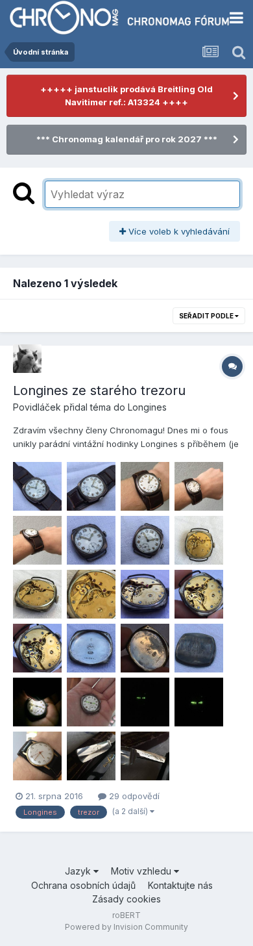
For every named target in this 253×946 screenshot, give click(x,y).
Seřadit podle (207, 316)
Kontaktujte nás (180, 885)
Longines (147, 407)
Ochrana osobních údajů (83, 885)
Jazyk (79, 870)
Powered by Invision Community (126, 927)
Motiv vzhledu (142, 870)
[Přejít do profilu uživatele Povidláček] (27, 358)
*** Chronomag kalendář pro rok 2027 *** (126, 139)
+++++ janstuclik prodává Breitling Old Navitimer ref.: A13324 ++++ (126, 95)
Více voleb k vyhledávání (178, 231)
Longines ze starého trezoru (99, 390)
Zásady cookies (126, 898)
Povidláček (37, 407)
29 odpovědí (133, 796)
